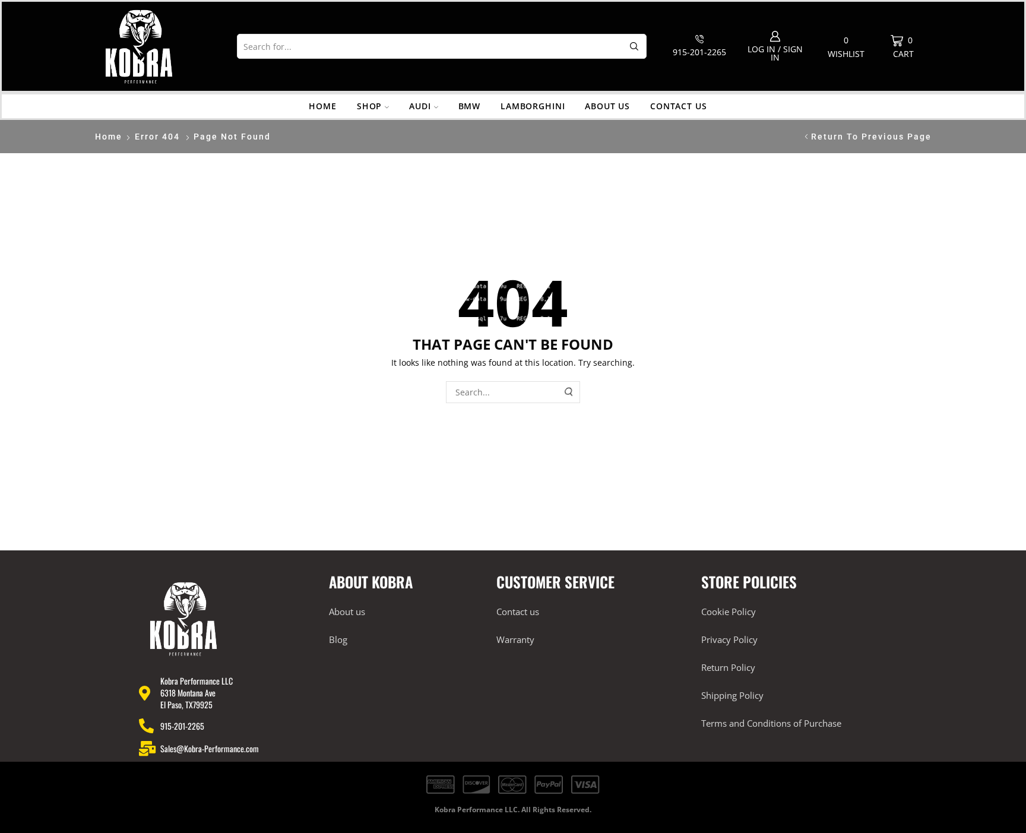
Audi (419, 106)
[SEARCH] (569, 392)
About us (607, 106)
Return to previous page (871, 136)
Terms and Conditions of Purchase (771, 723)
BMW (469, 106)
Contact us (678, 106)
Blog (338, 639)
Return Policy (728, 667)
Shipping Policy (732, 695)
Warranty (515, 639)
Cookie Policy (728, 611)
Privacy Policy (729, 639)
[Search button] (634, 46)
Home (322, 106)
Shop (369, 106)
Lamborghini (533, 106)
